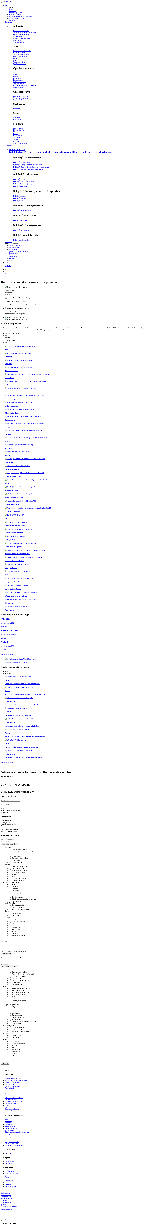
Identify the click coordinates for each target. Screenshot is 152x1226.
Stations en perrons (19, 82)
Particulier (16, 109)
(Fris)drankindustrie (19, 64)
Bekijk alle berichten (7, 762)
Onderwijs (16, 74)
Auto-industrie (18, 40)
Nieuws (15, 245)
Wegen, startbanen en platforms (23, 100)
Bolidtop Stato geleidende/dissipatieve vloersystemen (31, 167)
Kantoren (16, 76)
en (6, 271)
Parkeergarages (18, 80)
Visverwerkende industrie (21, 54)
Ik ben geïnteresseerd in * (9, 844)
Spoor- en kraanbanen (20, 98)
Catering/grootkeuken (20, 62)
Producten (8, 145)
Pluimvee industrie (19, 53)
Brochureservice (6, 1195)
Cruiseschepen (18, 128)
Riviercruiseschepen (19, 130)
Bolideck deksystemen (21, 179)
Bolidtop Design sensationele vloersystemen (28, 165)
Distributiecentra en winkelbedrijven (25, 85)
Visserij (15, 139)
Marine (15, 132)
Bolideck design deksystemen (23, 181)
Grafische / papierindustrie (21, 38)
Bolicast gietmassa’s (20, 186)
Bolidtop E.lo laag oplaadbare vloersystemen (28, 169)
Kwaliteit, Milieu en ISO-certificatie (20, 16)
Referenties (8, 242)
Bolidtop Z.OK (19, 201)
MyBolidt (8, 266)
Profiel (11, 9)
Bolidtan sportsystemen (21, 230)
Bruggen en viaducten (20, 96)
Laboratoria (17, 78)
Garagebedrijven (18, 42)
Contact (7, 262)
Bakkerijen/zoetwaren (20, 56)
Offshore (16, 141)
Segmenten (8, 22)
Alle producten (60, 150)
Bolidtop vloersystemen (21, 162)
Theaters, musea (18, 84)
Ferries (15, 134)
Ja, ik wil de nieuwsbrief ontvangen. (14, 951)
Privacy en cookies (7, 1210)
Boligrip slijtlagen (19, 196)
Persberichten (13, 255)
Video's (11, 258)
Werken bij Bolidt (15, 14)
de (6, 273)
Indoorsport (17, 119)
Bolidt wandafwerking (21, 240)
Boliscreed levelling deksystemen (24, 184)
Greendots (12, 20)
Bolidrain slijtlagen (20, 198)
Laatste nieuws (14, 247)
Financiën (12, 11)
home (7, 5)
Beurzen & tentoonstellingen (18, 251)
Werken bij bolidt (6, 1198)
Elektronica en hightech (21, 34)
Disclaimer (4, 1208)
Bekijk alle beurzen (7, 654)
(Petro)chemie (17, 36)
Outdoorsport (17, 117)
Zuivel (15, 58)
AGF (15, 60)
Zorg (14, 72)
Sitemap (3, 1204)
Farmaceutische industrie (21, 31)
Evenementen (13, 253)
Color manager (6, 1197)
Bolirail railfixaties (20, 220)
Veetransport (17, 137)
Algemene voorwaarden (9, 1206)
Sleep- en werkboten (20, 143)
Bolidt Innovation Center (17, 18)
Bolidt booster (13, 249)
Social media (13, 257)
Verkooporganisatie (15, 13)
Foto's (11, 260)
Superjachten (17, 136)
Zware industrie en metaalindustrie (24, 33)
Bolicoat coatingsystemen (22, 210)
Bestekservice (5, 1193)
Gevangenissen (18, 87)
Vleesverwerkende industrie (22, 51)
